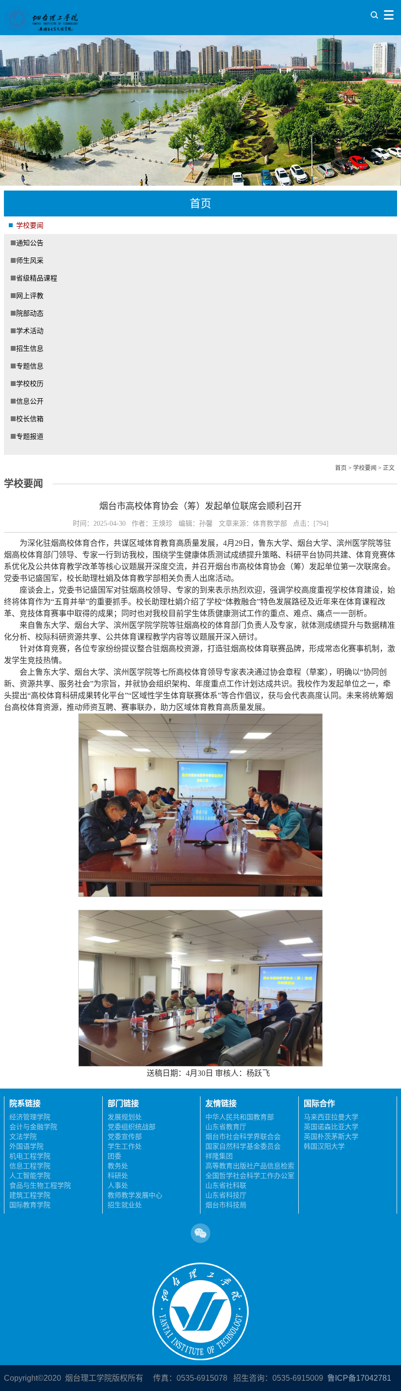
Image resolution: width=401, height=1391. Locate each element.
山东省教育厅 (225, 1127)
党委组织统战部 (132, 1127)
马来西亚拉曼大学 (331, 1117)
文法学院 (23, 1136)
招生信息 (30, 348)
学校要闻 (30, 225)
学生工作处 (125, 1146)
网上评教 (30, 296)
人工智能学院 (29, 1175)
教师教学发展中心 (135, 1195)
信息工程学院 (29, 1166)
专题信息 (30, 366)
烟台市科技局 (225, 1205)
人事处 (118, 1185)
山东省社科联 (225, 1185)
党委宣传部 (125, 1136)
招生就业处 (125, 1205)
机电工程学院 (29, 1156)
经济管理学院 (29, 1117)
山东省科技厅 (225, 1195)
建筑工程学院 (29, 1195)
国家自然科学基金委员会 (243, 1146)
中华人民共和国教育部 (239, 1117)
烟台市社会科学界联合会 (243, 1136)
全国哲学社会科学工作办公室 (249, 1175)
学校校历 (30, 383)
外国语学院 (26, 1146)
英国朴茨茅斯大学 (331, 1136)
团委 (114, 1156)
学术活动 (30, 331)
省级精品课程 (36, 278)
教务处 (118, 1166)
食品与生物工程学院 (40, 1185)
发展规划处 (125, 1117)
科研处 (118, 1175)
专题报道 (30, 436)
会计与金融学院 (33, 1127)
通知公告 (30, 243)
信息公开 (30, 401)
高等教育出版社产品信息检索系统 (249, 1166)
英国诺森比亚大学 (331, 1127)
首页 (341, 468)
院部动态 (30, 313)
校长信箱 (30, 419)
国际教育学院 (29, 1205)
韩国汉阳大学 (324, 1146)
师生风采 (30, 260)
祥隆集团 (219, 1156)
